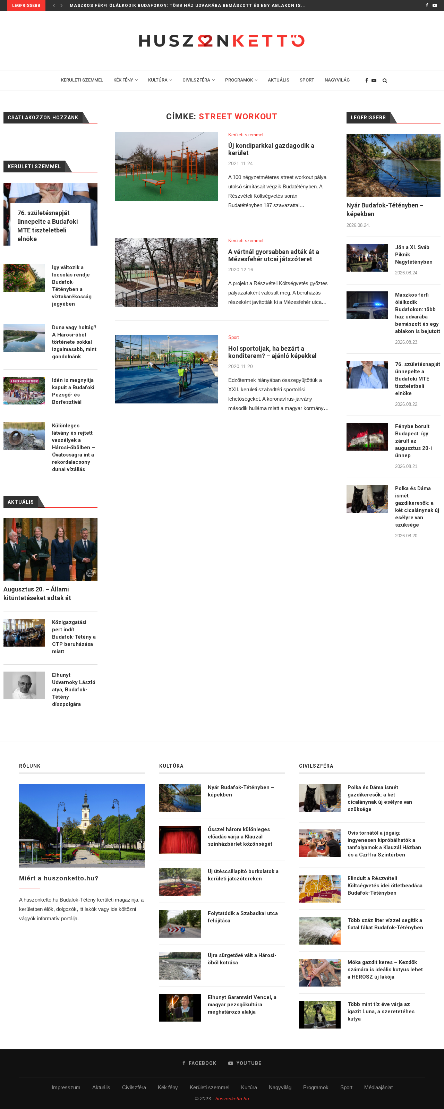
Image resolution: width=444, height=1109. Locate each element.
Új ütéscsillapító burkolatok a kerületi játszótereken (243, 875)
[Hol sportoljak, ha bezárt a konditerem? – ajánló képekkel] (166, 369)
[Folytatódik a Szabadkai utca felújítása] (180, 924)
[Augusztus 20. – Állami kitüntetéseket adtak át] (50, 549)
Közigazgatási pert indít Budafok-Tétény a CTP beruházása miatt (74, 637)
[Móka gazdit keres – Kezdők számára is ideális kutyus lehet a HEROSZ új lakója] (320, 973)
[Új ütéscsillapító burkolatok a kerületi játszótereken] (180, 882)
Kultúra (249, 1087)
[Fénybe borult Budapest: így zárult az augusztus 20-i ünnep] (367, 437)
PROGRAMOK (239, 80)
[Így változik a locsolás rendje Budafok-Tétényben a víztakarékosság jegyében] (24, 278)
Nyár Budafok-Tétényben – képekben (385, 209)
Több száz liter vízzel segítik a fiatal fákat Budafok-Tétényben (385, 924)
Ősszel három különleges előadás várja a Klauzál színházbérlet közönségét (240, 836)
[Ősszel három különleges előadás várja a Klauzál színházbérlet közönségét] (180, 840)
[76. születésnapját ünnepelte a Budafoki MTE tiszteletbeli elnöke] (367, 375)
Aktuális (101, 1087)
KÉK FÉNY (123, 80)
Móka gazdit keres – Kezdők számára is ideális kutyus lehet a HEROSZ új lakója (385, 969)
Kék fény (168, 1087)
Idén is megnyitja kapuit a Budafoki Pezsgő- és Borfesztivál (73, 391)
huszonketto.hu (232, 1098)
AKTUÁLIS (278, 80)
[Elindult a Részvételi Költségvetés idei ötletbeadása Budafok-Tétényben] (320, 889)
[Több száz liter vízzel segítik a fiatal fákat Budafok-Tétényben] (320, 931)
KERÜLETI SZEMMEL (82, 80)
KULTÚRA (158, 80)
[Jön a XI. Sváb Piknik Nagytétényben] (367, 258)
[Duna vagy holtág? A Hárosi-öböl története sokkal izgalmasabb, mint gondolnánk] (24, 338)
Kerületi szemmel (245, 134)
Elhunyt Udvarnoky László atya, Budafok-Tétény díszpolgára (73, 689)
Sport (233, 337)
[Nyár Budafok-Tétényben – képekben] (394, 165)
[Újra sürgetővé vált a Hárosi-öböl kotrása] (180, 966)
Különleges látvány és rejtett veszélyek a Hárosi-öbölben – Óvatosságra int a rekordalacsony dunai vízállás (73, 447)
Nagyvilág (280, 1087)
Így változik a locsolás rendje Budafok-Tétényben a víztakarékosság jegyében (72, 285)
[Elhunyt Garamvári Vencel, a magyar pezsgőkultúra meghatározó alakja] (180, 1008)
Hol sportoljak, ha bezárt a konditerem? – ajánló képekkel (272, 352)
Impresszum (66, 1087)
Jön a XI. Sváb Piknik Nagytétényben (414, 254)
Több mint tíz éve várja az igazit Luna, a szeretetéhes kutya (381, 1011)
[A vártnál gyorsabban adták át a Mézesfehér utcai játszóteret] (166, 272)
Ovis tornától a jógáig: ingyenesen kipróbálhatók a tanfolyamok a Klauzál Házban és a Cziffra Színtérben (384, 844)
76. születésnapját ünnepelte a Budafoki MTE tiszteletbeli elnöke (159, 5)
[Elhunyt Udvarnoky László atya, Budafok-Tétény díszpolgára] (24, 685)
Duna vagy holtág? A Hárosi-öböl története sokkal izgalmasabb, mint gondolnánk (74, 342)
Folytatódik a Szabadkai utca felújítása (243, 917)
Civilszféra (134, 1087)
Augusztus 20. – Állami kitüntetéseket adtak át (37, 594)
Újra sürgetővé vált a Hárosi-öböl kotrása (242, 959)
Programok (315, 1087)
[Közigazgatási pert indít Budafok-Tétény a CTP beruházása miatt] (24, 633)
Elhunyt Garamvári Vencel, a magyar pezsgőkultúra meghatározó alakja (242, 1004)
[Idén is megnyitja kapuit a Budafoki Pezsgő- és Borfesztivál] (24, 390)
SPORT (307, 80)
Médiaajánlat (378, 1087)
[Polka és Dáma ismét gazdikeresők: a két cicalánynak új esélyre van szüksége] (367, 499)
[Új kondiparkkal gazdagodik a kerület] (166, 166)
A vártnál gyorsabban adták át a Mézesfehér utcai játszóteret (273, 255)
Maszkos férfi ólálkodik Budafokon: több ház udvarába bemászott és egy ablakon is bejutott (417, 313)
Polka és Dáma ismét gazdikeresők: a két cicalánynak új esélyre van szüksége (417, 506)
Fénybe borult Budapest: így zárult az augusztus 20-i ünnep (413, 441)
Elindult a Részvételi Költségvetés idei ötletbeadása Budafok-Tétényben (385, 885)
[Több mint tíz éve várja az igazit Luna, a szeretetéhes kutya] (320, 1015)
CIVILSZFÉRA (196, 80)
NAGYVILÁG (337, 80)
